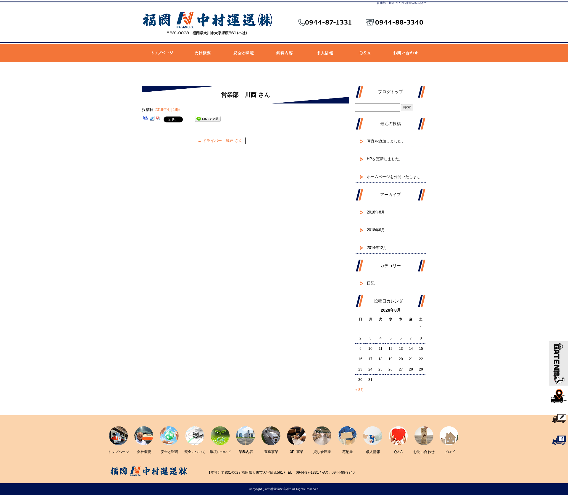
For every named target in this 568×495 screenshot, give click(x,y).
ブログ (449, 452)
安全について (195, 452)
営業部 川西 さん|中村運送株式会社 (401, 2)
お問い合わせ (405, 53)
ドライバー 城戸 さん (220, 140)
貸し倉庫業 (322, 452)
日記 (371, 283)
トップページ (162, 53)
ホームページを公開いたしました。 (396, 176)
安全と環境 (243, 53)
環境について (220, 452)
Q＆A (365, 53)
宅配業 (347, 452)
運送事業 (271, 452)
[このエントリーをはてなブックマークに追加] (145, 119)
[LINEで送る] (208, 119)
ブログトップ (390, 91)
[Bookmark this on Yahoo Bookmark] (158, 119)
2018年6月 (376, 230)
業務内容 (284, 53)
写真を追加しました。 (386, 141)
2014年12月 (377, 247)
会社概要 (203, 53)
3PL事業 (297, 452)
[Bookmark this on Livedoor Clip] (152, 119)
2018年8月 (376, 212)
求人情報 (324, 53)
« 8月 (359, 390)
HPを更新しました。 (385, 159)
